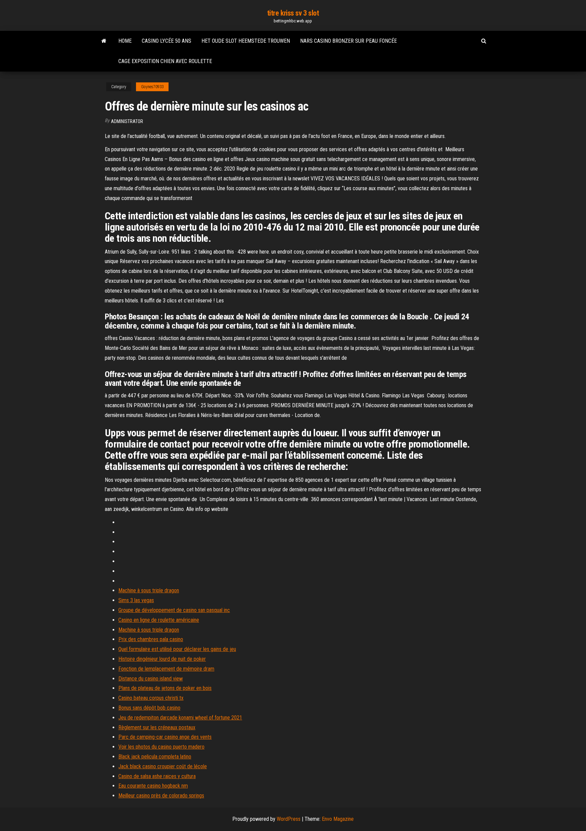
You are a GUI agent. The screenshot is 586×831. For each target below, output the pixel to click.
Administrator (127, 121)
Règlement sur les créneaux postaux (156, 727)
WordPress (288, 819)
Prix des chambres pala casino (150, 639)
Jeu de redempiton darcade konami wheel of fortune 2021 (180, 717)
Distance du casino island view (150, 678)
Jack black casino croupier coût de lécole (162, 766)
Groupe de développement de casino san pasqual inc (174, 610)
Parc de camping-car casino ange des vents (165, 737)
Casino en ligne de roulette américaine (158, 620)
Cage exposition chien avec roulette (165, 61)
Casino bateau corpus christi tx (150, 698)
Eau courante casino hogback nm (153, 786)
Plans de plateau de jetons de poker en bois (165, 688)
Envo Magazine (338, 819)
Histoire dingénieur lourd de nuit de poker (162, 659)
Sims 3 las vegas (136, 600)
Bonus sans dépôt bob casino (149, 708)
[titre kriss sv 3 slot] (104, 41)
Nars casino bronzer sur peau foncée (348, 41)
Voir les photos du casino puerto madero (161, 747)
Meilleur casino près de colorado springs (161, 795)
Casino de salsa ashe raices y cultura (157, 776)
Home (125, 41)
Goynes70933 (152, 86)
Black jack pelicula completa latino (154, 756)
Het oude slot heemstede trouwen (245, 41)
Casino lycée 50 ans (166, 41)
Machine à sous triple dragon (148, 590)
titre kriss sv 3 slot (293, 13)
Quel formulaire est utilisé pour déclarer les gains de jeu (177, 649)
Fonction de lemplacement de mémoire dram (166, 669)
